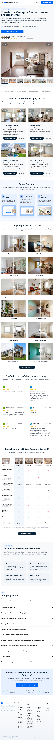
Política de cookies (36, 737)
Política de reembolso (35, 736)
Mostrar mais (32, 400)
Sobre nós (48, 706)
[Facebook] (4, 710)
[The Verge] (37, 91)
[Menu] (2, 2)
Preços (47, 708)
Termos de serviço (26, 736)
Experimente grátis (46, 2)
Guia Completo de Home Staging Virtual (39, 708)
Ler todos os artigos (40, 722)
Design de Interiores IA (20, 711)
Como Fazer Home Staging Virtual (38, 716)
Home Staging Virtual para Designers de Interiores (30, 725)
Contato (47, 710)
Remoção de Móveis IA (20, 722)
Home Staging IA (20, 706)
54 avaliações (30, 38)
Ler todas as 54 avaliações (44, 443)
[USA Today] (12, 91)
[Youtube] (14, 710)
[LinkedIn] (2, 710)
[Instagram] (7, 710)
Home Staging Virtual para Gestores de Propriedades (30, 718)
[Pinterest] (12, 710)
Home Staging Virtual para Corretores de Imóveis (29, 710)
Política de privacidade (44, 736)
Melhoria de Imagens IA (20, 717)
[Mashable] (25, 91)
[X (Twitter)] (9, 710)
